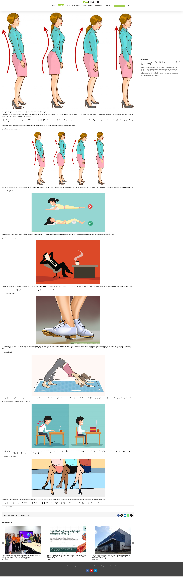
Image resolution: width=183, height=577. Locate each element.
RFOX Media (92, 566)
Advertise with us (116, 566)
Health (21, 506)
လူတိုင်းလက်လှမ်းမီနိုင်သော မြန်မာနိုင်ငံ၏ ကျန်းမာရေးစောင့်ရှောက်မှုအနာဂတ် (113, 555)
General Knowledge (15, 506)
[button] (128, 5)
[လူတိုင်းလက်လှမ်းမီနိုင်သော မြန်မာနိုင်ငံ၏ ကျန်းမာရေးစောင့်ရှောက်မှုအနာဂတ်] (113, 527)
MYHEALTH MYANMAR (82, 566)
